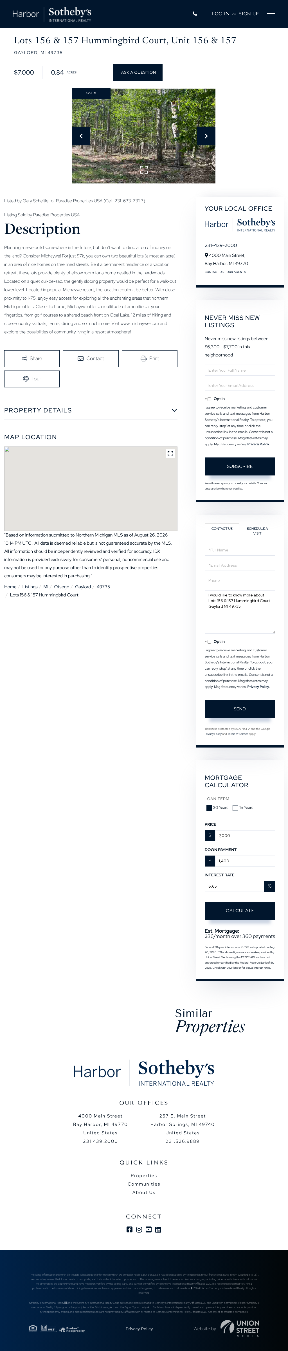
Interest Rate (220, 875)
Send (240, 709)
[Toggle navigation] (271, 14)
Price (210, 824)
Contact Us (214, 272)
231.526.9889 (183, 1141)
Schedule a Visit (257, 531)
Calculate (240, 911)
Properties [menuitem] (144, 1176)
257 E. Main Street (182, 1124)
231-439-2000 (221, 246)
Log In (221, 13)
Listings (29, 587)
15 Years (246, 807)
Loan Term (217, 799)
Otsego (61, 587)
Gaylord (83, 587)
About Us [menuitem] (144, 1192)
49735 (103, 587)
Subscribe (240, 466)
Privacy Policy (258, 444)
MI (45, 587)
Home (10, 587)
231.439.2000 (100, 1141)
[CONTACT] (138, 72)
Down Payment (221, 849)
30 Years (220, 807)
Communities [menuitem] (144, 1184)
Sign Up (248, 13)
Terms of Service (238, 734)
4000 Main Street (100, 1124)
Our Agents (236, 272)
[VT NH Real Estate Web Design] (239, 1328)
